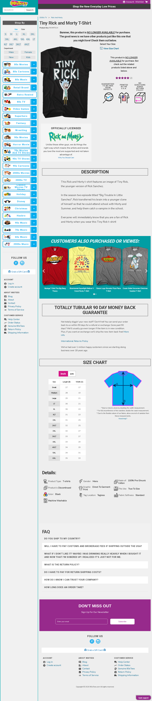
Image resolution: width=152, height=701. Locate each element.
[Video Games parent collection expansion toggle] (34, 109)
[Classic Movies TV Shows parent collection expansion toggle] (34, 187)
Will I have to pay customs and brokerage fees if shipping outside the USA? (93, 546)
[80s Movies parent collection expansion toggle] (34, 64)
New (11, 57)
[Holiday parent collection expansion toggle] (34, 194)
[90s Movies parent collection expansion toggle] (34, 137)
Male (11, 52)
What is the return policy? (61, 564)
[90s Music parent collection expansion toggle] (34, 223)
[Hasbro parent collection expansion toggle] (34, 216)
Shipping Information (18, 332)
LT (34, 39)
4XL (15, 39)
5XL (22, 39)
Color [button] (23, 29)
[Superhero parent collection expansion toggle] (34, 116)
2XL (32, 34)
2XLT (11, 44)
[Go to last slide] (44, 271)
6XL (28, 39)
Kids (28, 57)
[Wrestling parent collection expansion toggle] (34, 130)
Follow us (19, 257)
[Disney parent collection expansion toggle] (34, 201)
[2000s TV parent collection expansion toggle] (34, 180)
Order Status (14, 322)
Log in (11, 283)
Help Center (14, 319)
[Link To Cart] (146, 2)
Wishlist (139, 1)
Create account (15, 286)
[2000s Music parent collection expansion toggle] (34, 244)
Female (28, 52)
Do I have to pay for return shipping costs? (72, 572)
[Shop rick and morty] (66, 141)
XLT (5, 44)
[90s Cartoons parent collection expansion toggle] (34, 166)
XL (24, 34)
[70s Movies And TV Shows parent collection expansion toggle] (34, 152)
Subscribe (122, 622)
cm (72, 373)
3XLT (18, 44)
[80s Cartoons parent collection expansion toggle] (34, 71)
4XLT (26, 44)
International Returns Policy (74, 341)
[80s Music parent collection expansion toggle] (34, 79)
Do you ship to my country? (62, 538)
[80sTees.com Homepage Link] (19, 6)
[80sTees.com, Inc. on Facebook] (16, 263)
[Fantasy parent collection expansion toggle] (34, 123)
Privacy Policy (14, 306)
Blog (10, 296)
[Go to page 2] (95, 294)
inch (63, 373)
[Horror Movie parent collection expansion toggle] (34, 144)
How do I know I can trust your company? (71, 579)
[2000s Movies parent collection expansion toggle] (34, 173)
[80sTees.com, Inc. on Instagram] (22, 263)
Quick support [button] (143, 698)
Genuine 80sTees (16, 325)
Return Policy (14, 329)
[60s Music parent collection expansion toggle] (34, 237)
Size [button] (16, 29)
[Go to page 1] (94, 294)
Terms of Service (16, 309)
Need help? (123, 418)
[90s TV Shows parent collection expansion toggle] (34, 159)
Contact (11, 303)
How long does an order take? (64, 587)
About (11, 299)
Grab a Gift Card (19, 271)
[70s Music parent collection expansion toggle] (34, 230)
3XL (7, 39)
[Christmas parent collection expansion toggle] (34, 208)
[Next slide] (146, 271)
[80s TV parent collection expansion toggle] (34, 102)
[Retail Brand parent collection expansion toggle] (34, 87)
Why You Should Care (66, 157)
